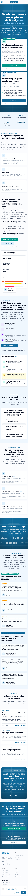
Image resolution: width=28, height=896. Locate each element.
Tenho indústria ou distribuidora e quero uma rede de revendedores (14, 435)
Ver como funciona (7, 243)
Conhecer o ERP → (14, 100)
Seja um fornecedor (6, 874)
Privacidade (17, 874)
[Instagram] (6, 864)
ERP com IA (17, 857)
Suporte (16, 872)
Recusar (17, 892)
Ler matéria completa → (20, 725)
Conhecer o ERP (14, 842)
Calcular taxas (5, 872)
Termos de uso (18, 876)
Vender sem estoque (19, 855)
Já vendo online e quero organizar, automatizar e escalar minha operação (14, 428)
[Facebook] (9, 864)
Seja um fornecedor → (14, 795)
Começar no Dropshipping (14, 828)
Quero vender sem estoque (9, 239)
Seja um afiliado (5, 876)
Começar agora (14, 2)
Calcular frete (5, 870)
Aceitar (23, 892)
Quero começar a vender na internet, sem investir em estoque (15, 420)
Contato (16, 870)
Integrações (17, 859)
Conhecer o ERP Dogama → (9, 345)
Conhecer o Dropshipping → (14, 65)
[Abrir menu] (26, 2)
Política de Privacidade (12, 889)
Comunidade (4, 884)
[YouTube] (3, 864)
